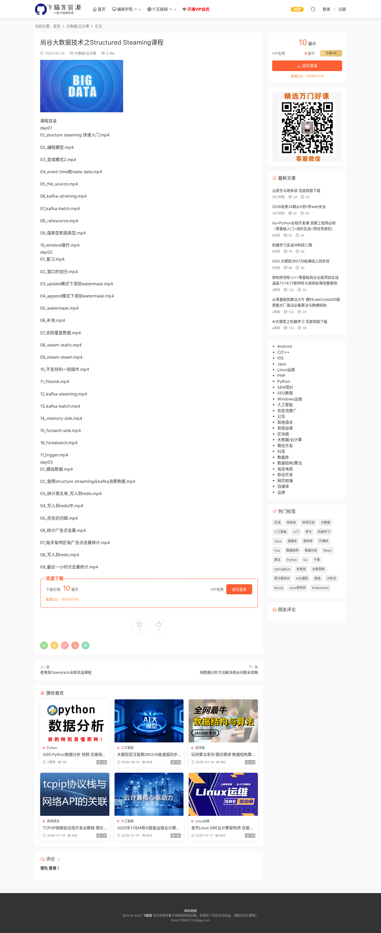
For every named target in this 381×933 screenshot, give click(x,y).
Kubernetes (320, 588)
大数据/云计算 (85, 53)
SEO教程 (285, 393)
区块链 (200, 748)
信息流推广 (287, 410)
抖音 (281, 451)
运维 (281, 492)
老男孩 (301, 569)
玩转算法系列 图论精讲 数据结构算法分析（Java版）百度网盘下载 (221, 754)
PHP (281, 375)
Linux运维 (202, 821)
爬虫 (317, 578)
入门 (296, 532)
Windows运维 (289, 398)
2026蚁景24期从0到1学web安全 (299, 206)
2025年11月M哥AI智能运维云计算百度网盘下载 (148, 828)
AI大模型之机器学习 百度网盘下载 (299, 321)
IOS (280, 358)
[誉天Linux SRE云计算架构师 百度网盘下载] (223, 794)
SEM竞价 (285, 387)
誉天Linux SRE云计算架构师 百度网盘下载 (222, 828)
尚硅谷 (291, 522)
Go (305, 560)
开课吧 (323, 541)
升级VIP (331, 53)
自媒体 (283, 486)
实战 (277, 522)
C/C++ (283, 352)
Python (52, 748)
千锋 (317, 560)
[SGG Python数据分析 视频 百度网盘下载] (74, 720)
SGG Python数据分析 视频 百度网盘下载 (74, 754)
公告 (281, 416)
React (327, 550)
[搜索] (313, 9)
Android (284, 346)
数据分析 (311, 550)
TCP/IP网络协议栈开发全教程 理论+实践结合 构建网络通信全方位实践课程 (74, 828)
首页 (101, 9)
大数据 (325, 522)
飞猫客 (58, 9)
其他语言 (53, 821)
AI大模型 (302, 578)
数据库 (283, 457)
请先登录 (239, 589)
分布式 (331, 578)
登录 (53, 868)
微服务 (292, 541)
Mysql (278, 588)
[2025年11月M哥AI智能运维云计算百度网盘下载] (149, 794)
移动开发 (285, 474)
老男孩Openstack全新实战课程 (65, 672)
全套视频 (318, 569)
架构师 (308, 541)
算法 (277, 560)
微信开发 (285, 445)
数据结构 (292, 550)
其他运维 (285, 428)
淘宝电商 (285, 469)
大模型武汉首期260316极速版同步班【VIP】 (147, 754)
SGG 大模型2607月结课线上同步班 (300, 261)
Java (281, 363)
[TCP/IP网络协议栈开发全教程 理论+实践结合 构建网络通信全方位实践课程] (74, 794)
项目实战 (308, 522)
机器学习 (324, 532)
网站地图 (190, 911)
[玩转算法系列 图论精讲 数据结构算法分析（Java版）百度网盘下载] (223, 720)
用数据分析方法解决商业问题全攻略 (229, 672)
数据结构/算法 (289, 463)
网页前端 (285, 480)
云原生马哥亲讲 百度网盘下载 (296, 190)
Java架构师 (297, 588)
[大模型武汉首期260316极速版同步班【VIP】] (149, 720)
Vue (277, 550)
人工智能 (127, 748)
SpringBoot (282, 569)
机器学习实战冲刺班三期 (292, 245)
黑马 (308, 532)
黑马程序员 (282, 578)
